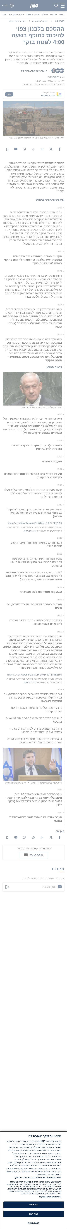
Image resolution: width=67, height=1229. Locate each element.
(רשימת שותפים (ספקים (50, 1197)
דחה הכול (33, 1214)
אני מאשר (33, 1205)
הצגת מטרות (33, 1223)
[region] (33, 1180)
